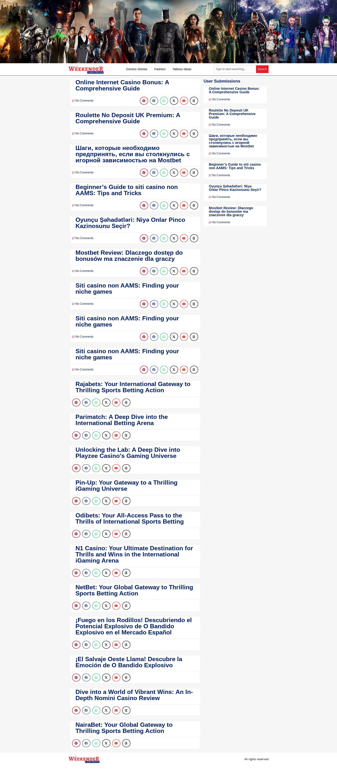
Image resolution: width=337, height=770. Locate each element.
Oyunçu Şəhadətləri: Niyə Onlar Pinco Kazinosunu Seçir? (235, 188)
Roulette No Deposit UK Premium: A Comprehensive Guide (232, 113)
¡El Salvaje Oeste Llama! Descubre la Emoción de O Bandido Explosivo (128, 661)
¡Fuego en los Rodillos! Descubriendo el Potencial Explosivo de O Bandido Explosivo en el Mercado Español (133, 626)
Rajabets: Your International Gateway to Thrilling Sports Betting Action (132, 386)
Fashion (160, 69)
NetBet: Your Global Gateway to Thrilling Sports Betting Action (134, 590)
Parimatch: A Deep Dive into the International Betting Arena (121, 419)
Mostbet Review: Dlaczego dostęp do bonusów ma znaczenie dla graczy (231, 211)
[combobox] (235, 69)
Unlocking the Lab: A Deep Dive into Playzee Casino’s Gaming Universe (127, 452)
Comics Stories (136, 69)
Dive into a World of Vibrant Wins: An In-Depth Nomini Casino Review (134, 694)
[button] (144, 101)
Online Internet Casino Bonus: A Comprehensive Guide (234, 90)
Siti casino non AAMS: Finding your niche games (127, 288)
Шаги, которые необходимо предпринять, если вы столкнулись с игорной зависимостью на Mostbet (233, 141)
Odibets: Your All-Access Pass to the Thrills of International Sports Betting (129, 518)
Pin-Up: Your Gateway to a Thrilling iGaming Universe (126, 485)
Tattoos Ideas (182, 69)
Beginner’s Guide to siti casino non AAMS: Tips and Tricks (235, 166)
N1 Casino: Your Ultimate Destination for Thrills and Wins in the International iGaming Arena (134, 554)
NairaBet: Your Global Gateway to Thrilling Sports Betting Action (124, 727)
